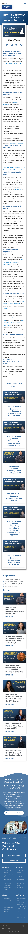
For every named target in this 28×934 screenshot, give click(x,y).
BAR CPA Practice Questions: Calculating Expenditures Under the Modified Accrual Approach (14, 528)
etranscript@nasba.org (16, 143)
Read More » (9, 617)
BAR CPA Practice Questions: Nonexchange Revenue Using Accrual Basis (14, 560)
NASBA (5, 308)
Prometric (18, 189)
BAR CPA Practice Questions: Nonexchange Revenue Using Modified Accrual (14, 441)
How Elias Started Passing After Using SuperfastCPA (14, 726)
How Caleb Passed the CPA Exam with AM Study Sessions (13, 753)
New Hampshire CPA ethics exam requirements (13, 323)
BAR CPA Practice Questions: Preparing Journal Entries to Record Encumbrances (14, 411)
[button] (25, 3)
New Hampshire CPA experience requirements (13, 262)
